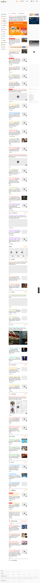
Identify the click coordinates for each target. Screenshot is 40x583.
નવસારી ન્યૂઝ (2, 574)
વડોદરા (10, 185)
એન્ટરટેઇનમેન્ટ (11, 210)
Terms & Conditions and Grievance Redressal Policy (34, 90)
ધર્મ (9, 274)
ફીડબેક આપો (38, 290)
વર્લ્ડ (9, 345)
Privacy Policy (30, 92)
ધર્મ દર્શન (10, 72)
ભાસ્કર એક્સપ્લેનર (11, 87)
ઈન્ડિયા (10, 79)
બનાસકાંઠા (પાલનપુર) (12, 136)
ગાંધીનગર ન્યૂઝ (18, 574)
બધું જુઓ (25, 246)
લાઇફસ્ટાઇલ (10, 110)
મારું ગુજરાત (10, 36)
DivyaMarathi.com (14, 581)
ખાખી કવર (10, 509)
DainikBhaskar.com (3, 581)
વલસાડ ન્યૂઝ (7, 574)
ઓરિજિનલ (10, 500)
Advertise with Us (31, 88)
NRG (10, 531)
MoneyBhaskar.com (19, 581)
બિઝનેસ (10, 444)
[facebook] (22, 36)
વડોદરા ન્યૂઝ (35, 574)
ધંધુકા (9, 166)
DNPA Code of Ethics (36, 102)
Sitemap (34, 88)
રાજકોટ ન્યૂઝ (24, 574)
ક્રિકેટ (10, 471)
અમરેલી (10, 152)
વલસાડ (10, 201)
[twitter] (24, 36)
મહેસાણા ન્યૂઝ (13, 574)
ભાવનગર (10, 433)
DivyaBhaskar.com (8, 581)
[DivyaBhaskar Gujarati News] (3, 1)
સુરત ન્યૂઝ (29, 574)
